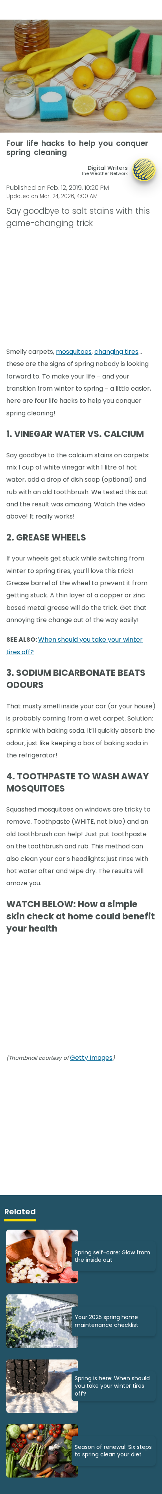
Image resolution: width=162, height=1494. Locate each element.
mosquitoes (74, 351)
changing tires (116, 351)
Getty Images (91, 1057)
